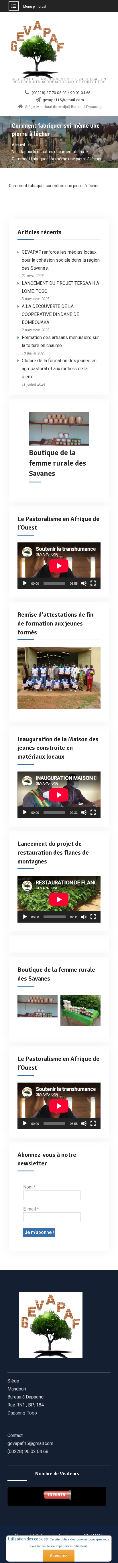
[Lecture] (25, 583)
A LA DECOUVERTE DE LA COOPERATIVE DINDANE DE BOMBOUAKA (50, 314)
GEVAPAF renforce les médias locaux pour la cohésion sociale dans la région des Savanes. (61, 260)
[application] (59, 565)
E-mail (31, 1209)
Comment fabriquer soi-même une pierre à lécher (54, 185)
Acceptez (58, 1555)
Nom (29, 1187)
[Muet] (84, 583)
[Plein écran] (93, 583)
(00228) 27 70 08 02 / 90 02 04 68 (61, 92)
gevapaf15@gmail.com (63, 100)
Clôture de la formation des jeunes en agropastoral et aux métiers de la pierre (59, 368)
